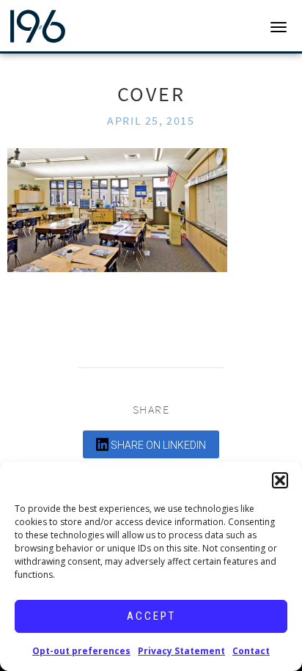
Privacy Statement (181, 651)
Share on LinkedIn (157, 445)
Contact (251, 651)
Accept (151, 616)
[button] (280, 480)
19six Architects (67, 25)
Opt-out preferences (81, 651)
